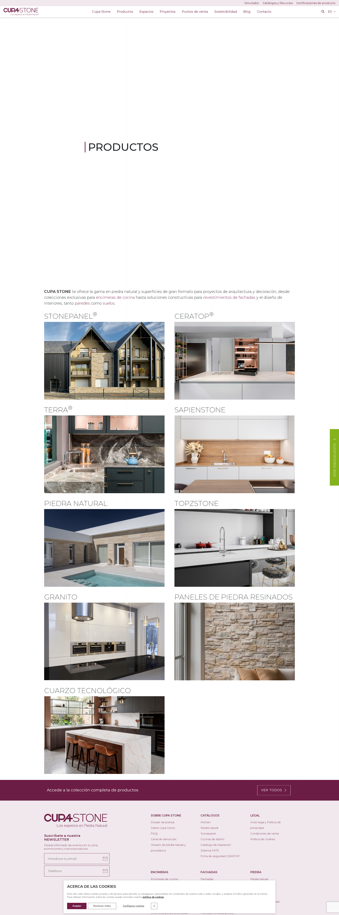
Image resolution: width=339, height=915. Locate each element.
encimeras (190, 336)
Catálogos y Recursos (278, 3)
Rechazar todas (102, 906)
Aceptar (76, 906)
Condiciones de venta (264, 833)
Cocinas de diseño (212, 839)
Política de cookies (262, 839)
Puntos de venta (195, 12)
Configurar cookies (133, 906)
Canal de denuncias (163, 839)
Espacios (146, 12)
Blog (247, 12)
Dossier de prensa (162, 822)
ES (330, 12)
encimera (68, 444)
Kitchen (206, 822)
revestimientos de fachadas (229, 297)
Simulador (252, 3)
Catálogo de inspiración (216, 844)
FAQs (154, 833)
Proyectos (168, 12)
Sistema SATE (210, 850)
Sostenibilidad (225, 12)
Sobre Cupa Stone (163, 828)
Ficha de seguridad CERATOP (220, 856)
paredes (82, 303)
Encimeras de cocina (164, 879)
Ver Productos (70, 358)
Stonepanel (208, 833)
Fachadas (207, 879)
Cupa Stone (101, 12)
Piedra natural (209, 828)
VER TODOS (271, 790)
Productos (125, 12)
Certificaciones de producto (315, 3)
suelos (109, 303)
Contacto (264, 12)
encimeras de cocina (115, 297)
